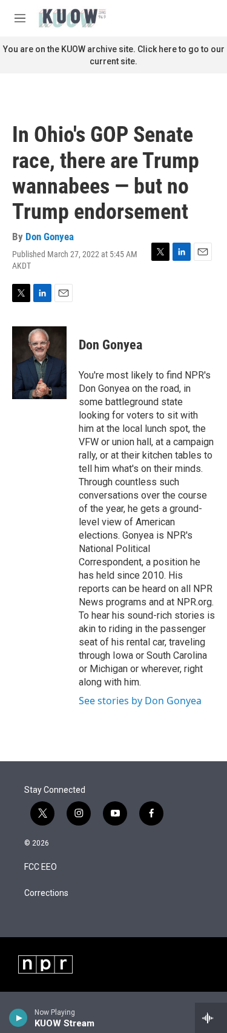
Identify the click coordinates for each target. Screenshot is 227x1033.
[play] (18, 1018)
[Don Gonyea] (39, 362)
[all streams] (211, 1018)
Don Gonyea (49, 236)
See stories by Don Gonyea (140, 700)
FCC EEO (40, 867)
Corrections (46, 893)
